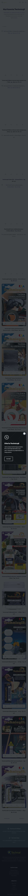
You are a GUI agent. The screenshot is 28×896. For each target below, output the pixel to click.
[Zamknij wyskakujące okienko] (24, 433)
